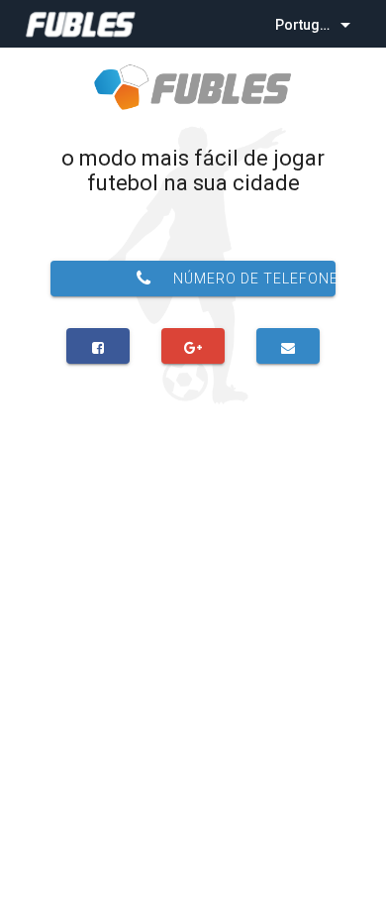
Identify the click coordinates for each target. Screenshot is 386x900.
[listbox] (314, 24)
